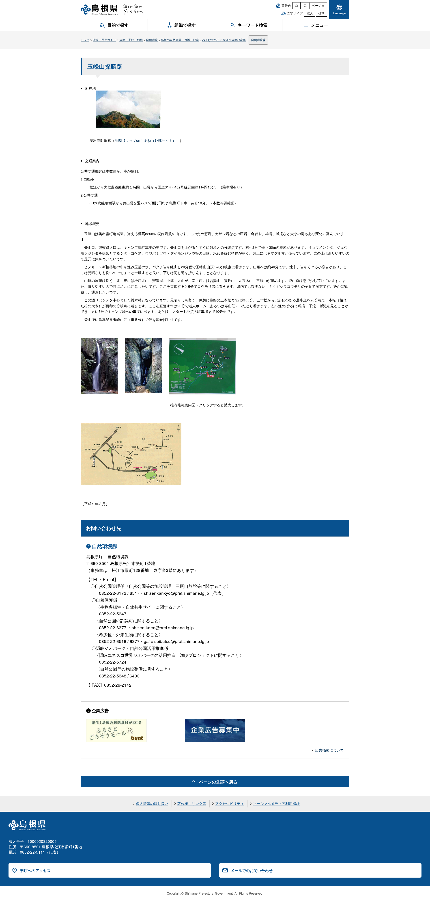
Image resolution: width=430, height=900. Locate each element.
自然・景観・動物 (131, 40)
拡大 (310, 13)
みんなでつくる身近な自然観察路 (224, 40)
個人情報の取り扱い (152, 803)
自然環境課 (258, 40)
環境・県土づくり (104, 40)
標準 (321, 13)
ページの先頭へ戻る (218, 782)
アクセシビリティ (229, 803)
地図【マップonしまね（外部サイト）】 (147, 140)
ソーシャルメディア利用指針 (276, 803)
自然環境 (152, 40)
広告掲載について (329, 750)
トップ (85, 40)
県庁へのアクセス (35, 870)
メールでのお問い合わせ (252, 870)
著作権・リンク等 (191, 803)
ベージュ (318, 5)
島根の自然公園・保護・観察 (180, 40)
